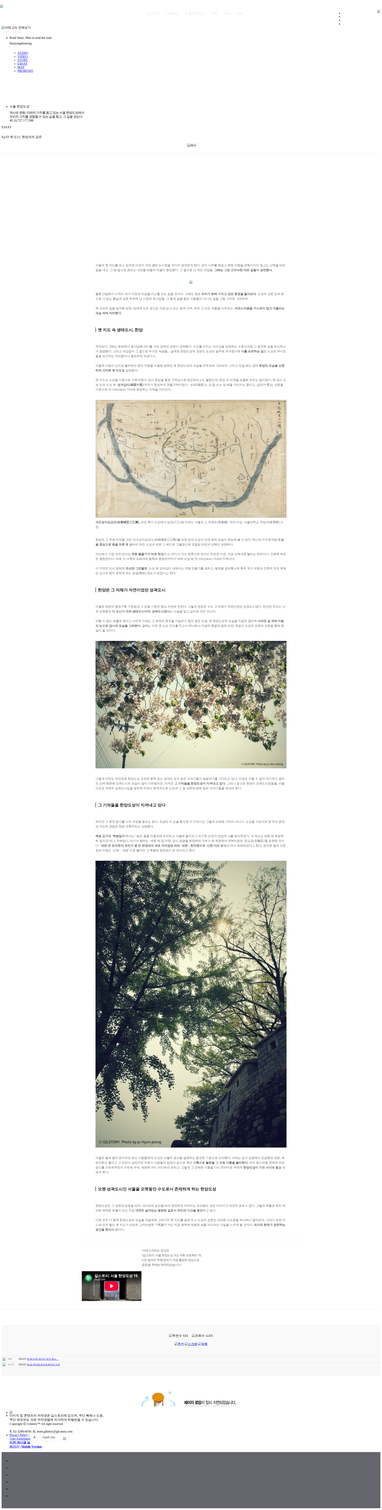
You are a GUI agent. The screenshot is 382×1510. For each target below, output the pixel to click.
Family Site (49, 1437)
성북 (227, 13)
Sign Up (17, 31)
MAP (21, 67)
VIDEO (23, 56)
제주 (214, 13)
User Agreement (20, 1438)
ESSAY (23, 63)
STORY (23, 60)
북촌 (240, 13)
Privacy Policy (19, 1435)
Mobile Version (31, 1446)
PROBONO (25, 70)
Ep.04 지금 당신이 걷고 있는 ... (43, 1359)
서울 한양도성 (195, 13)
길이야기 (153, 13)
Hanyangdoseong (21, 43)
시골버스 (172, 13)
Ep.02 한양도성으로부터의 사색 (43, 1364)
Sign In (6, 31)
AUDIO (23, 53)
